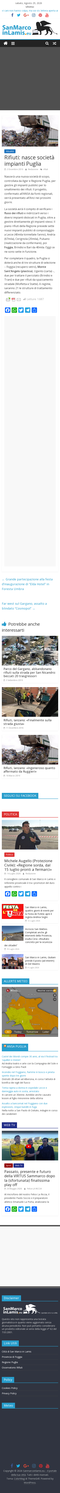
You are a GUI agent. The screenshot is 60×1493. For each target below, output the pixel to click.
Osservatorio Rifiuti (12, 1367)
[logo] (30, 1305)
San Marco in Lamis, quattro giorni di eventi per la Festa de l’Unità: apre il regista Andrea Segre (39, 912)
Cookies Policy (10, 1388)
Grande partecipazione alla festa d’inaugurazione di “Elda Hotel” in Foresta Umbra (27, 584)
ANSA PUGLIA (16, 1046)
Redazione (33, 169)
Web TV (18, 1165)
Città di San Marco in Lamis (16, 1351)
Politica (9, 854)
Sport (8, 1165)
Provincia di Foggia (12, 1356)
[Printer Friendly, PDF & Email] (13, 299)
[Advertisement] (30, 79)
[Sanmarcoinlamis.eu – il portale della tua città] (5, 43)
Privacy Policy (9, 1393)
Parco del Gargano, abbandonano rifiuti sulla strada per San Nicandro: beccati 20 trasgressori (30, 672)
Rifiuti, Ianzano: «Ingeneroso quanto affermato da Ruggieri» (29, 770)
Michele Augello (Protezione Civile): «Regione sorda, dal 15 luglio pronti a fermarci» (28, 865)
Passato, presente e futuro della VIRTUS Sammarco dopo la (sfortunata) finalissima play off (29, 1178)
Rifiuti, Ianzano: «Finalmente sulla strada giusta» (28, 722)
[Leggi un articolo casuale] (54, 43)
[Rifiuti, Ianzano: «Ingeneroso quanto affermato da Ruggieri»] (30, 737)
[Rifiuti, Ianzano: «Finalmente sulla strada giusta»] (30, 689)
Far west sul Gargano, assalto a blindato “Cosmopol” (24, 606)
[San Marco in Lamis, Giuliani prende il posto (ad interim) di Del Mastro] (13, 955)
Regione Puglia (10, 1362)
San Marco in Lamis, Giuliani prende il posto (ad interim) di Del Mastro (40, 960)
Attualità (10, 151)
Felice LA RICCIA (34, 1188)
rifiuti (45, 169)
